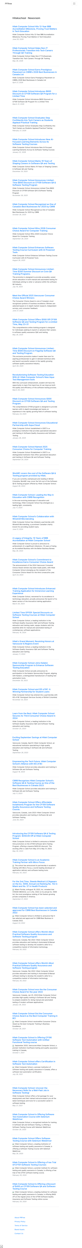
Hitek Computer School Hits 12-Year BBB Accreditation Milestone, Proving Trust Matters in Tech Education (34, 28)
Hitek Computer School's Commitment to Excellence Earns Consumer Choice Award (32, 560)
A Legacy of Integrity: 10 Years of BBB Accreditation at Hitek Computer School (31, 539)
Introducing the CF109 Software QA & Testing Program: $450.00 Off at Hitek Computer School (34, 835)
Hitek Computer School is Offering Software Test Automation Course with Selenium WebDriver (33, 1116)
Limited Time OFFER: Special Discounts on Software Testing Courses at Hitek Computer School (33, 615)
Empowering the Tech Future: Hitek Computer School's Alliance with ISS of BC (34, 762)
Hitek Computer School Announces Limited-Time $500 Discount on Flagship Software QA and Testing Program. (34, 350)
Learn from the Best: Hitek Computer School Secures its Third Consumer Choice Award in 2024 (33, 715)
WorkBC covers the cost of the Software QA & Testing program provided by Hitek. (34, 474)
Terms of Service (21, 1225)
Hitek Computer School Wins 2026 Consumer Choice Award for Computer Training (34, 229)
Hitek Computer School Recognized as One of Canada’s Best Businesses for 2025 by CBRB (34, 205)
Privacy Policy (20, 1222)
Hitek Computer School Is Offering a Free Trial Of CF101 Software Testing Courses (34, 1163)
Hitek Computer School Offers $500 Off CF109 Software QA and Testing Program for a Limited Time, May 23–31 (34, 321)
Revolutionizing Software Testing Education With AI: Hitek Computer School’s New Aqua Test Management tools (33, 377)
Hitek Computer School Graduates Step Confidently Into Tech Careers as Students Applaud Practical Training (32, 120)
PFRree (8, 3)
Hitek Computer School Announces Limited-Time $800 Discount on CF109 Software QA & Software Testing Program (34, 182)
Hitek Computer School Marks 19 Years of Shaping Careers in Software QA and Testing (33, 162)
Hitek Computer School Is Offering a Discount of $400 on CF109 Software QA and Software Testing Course (34, 1186)
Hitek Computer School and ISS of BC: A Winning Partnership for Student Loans (31, 690)
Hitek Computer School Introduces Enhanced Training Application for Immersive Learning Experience (33, 591)
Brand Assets (19, 1229)
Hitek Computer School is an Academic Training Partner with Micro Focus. (31, 861)
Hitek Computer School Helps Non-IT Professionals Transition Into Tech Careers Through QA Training (32, 50)
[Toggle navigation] (74, 4)
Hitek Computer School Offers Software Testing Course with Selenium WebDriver (32, 1139)
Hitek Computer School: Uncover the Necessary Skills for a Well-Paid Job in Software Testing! (30, 1090)
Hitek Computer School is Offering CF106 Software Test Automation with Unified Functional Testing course (32, 1039)
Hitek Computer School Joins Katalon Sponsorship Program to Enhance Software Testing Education (33, 665)
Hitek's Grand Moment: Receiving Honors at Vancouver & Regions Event (33, 642)
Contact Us (19, 1233)
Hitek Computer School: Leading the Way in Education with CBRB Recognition (33, 496)
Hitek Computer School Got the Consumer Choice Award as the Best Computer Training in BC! (35, 1015)
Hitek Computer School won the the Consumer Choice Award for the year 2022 (34, 990)
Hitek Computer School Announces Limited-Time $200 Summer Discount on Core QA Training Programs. (33, 271)
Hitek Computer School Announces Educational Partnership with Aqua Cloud (35, 424)
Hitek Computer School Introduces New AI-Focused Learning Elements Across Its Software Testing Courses (33, 141)
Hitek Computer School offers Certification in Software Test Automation (33, 1062)
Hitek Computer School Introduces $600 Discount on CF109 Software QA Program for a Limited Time (34, 93)
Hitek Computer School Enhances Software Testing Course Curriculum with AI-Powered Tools (33, 250)
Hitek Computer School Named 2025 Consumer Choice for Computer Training (31, 448)
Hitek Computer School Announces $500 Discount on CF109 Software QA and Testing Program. (33, 401)
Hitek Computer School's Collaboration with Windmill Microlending (33, 517)
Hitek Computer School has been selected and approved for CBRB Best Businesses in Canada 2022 (34, 910)
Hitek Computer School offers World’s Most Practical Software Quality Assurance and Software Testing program (33, 934)
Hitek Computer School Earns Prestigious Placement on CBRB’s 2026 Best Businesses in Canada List (34, 72)
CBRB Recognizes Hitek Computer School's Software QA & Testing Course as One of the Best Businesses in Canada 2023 (33, 783)
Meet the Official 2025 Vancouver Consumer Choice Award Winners (33, 296)
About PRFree (20, 1218)
